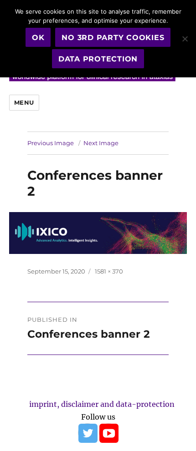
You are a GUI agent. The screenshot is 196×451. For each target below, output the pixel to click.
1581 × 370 (109, 271)
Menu (24, 102)
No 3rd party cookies (113, 37)
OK (38, 37)
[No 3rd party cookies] (184, 38)
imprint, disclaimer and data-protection (102, 404)
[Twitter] (87, 432)
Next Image (101, 143)
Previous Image (50, 143)
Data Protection (98, 59)
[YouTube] (108, 432)
